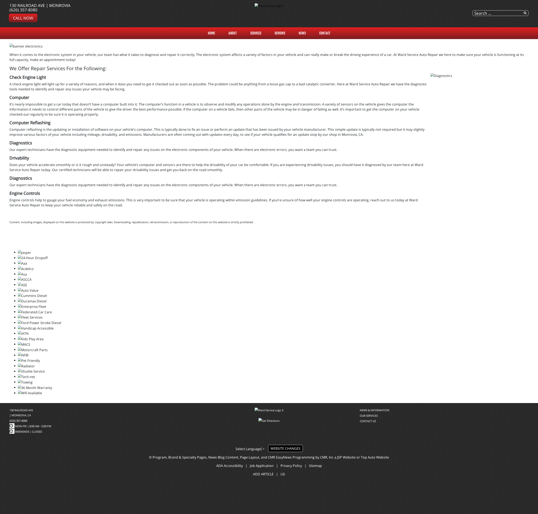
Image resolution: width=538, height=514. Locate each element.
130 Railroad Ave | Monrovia (39, 5)
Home (211, 33)
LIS (283, 474)
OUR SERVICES (369, 416)
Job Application (262, 465)
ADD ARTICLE (263, 474)
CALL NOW (23, 18)
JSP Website (346, 457)
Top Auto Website (375, 457)
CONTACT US (368, 421)
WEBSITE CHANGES (285, 448)
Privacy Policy (291, 465)
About (232, 33)
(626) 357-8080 (23, 10)
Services (255, 33)
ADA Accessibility (229, 465)
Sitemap (315, 465)
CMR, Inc (327, 457)
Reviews (280, 33)
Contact (324, 33)
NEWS (302, 33)
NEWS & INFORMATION (374, 410)
